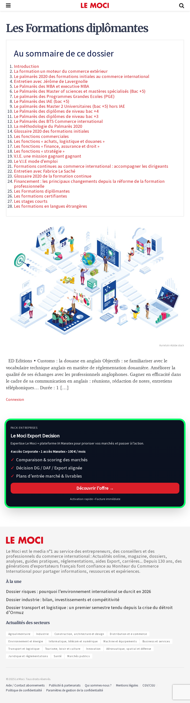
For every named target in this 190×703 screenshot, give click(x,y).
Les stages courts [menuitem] (31, 201)
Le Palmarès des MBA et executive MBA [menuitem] (51, 86)
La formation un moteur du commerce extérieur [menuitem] (61, 71)
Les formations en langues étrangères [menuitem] (50, 206)
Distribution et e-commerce (128, 634)
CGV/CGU (148, 685)
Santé (58, 656)
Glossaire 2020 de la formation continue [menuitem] (52, 176)
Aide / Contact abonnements (25, 685)
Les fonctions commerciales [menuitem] (41, 136)
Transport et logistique (24, 648)
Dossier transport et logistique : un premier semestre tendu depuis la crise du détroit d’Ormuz (89, 610)
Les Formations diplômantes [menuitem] (42, 191)
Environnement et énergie (25, 641)
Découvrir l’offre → (95, 488)
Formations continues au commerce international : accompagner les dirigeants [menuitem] (91, 166)
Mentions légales (127, 685)
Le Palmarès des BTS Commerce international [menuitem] (58, 121)
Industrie (42, 634)
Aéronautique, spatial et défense (128, 648)
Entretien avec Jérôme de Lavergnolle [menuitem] (51, 81)
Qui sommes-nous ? (98, 685)
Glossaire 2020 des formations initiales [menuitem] (51, 131)
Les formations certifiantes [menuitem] (40, 196)
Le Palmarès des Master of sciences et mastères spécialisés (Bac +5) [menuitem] (79, 91)
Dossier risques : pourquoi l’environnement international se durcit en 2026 (78, 591)
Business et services (156, 641)
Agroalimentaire (19, 634)
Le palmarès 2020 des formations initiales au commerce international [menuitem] (81, 76)
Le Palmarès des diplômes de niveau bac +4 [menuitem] (56, 111)
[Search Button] (181, 5)
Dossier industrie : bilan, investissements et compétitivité (62, 599)
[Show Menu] (8, 5)
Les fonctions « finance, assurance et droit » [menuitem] (56, 146)
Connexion (15, 399)
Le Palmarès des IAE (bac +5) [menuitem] (41, 101)
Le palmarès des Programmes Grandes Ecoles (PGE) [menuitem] (64, 96)
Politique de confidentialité (24, 690)
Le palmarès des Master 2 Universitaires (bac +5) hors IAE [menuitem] (69, 106)
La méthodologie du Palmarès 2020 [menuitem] (48, 126)
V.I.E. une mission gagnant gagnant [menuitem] (47, 156)
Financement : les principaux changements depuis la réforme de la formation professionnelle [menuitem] (89, 183)
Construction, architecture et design (79, 634)
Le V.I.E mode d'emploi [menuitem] (36, 161)
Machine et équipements (120, 641)
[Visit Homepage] (95, 5)
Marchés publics (78, 656)
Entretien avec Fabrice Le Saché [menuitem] (44, 171)
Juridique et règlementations (28, 656)
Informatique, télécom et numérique (73, 641)
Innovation (93, 648)
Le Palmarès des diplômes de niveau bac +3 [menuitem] (56, 116)
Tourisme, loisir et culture (62, 648)
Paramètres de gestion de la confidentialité (74, 690)
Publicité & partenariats (64, 685)
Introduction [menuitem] (26, 66)
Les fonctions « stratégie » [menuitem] (39, 151)
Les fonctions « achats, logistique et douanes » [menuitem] (59, 141)
